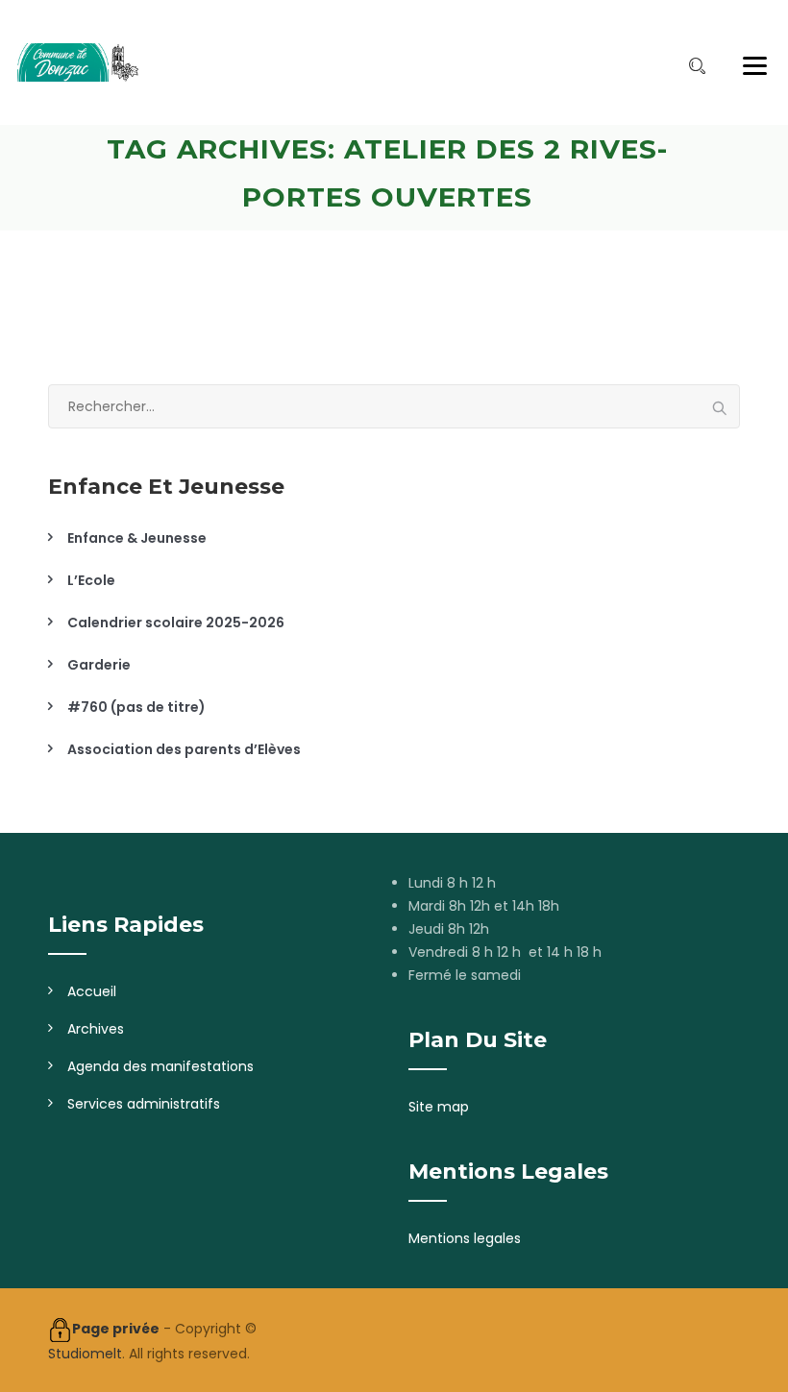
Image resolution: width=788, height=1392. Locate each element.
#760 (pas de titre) (136, 707)
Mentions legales (464, 1238)
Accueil (91, 991)
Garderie (99, 664)
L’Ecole (91, 580)
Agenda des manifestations (160, 1066)
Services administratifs (143, 1103)
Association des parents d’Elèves (184, 749)
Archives (95, 1028)
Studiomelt (85, 1353)
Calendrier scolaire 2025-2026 (175, 622)
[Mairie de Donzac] (77, 62)
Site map (438, 1106)
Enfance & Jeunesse (137, 538)
